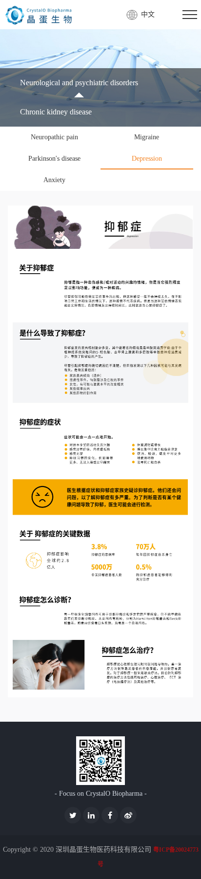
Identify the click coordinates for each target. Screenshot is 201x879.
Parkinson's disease (54, 158)
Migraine (146, 137)
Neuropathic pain (54, 137)
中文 (148, 14)
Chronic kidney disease (56, 112)
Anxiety (54, 180)
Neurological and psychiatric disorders (79, 82)
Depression (147, 158)
